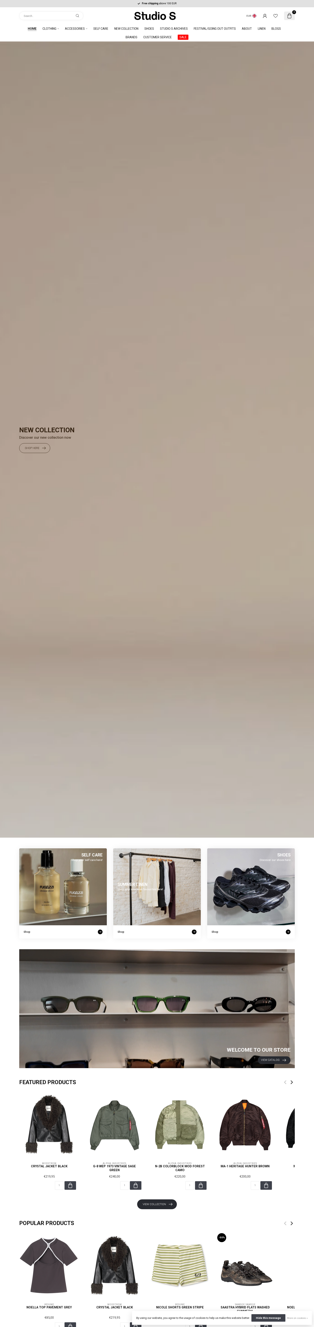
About (247, 28)
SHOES (149, 28)
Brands (131, 37)
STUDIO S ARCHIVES (174, 28)
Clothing (49, 28)
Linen (262, 28)
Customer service (157, 37)
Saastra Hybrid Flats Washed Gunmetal (245, 1309)
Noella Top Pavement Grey (49, 1307)
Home (32, 28)
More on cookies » (297, 1318)
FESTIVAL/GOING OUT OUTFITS (215, 28)
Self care (100, 28)
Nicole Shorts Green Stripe (180, 1307)
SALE (183, 37)
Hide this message (268, 1318)
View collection (154, 1204)
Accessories (75, 28)
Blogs (276, 28)
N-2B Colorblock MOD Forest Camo (180, 1168)
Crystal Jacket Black (49, 1166)
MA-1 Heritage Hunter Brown (245, 1166)
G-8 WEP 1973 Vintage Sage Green (114, 1168)
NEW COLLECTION (126, 28)
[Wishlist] (275, 16)
